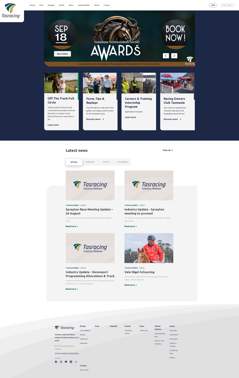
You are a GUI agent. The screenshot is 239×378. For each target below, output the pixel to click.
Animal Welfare (84, 5)
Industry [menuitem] (172, 357)
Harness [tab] (106, 162)
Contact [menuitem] (83, 366)
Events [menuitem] (128, 326)
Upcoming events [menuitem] (128, 332)
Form (41, 5)
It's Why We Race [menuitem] (174, 352)
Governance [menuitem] (174, 335)
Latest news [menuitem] (144, 330)
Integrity (51, 5)
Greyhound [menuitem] (84, 339)
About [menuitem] (172, 326)
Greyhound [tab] (90, 162)
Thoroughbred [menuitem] (85, 330)
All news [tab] (73, 162)
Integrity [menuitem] (113, 326)
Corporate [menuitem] (173, 330)
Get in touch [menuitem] (84, 370)
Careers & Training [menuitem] (173, 344)
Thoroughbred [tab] (122, 162)
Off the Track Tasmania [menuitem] (159, 342)
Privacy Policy (74, 353)
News (71, 5)
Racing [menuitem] (83, 326)
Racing (32, 5)
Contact (107, 5)
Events (61, 5)
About (96, 5)
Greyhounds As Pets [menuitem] (160, 335)
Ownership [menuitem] (83, 343)
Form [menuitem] (97, 326)
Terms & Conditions (61, 353)
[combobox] (229, 5)
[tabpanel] (119, 232)
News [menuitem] (142, 326)
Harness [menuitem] (82, 335)
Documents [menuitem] (174, 339)
